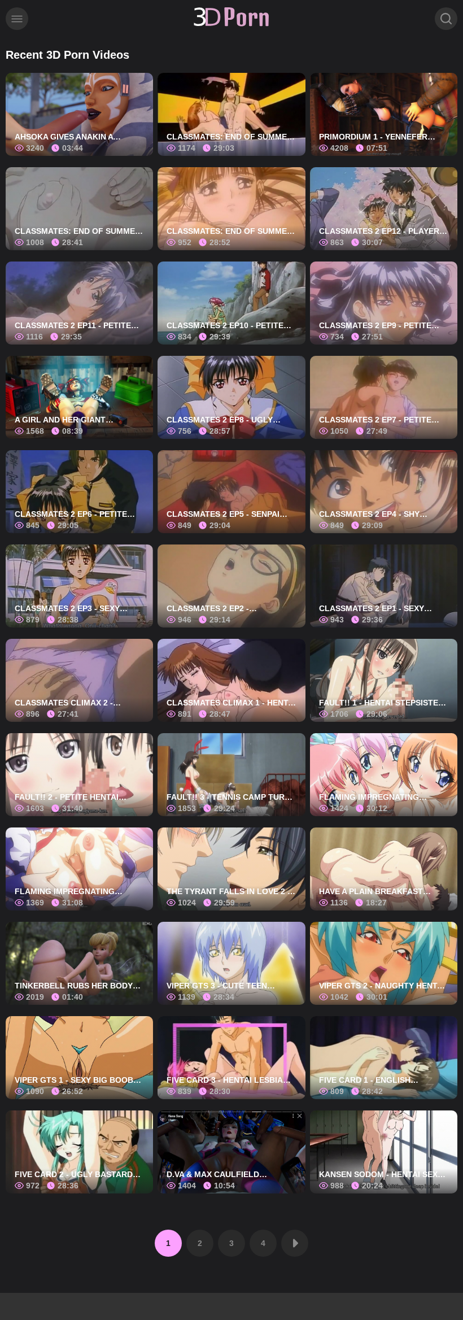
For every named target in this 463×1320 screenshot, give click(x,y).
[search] (446, 18)
